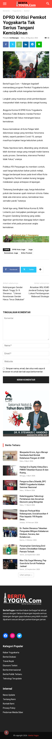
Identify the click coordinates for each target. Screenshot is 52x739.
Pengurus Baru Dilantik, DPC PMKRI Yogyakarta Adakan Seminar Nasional (33, 484)
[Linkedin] (26, 44)
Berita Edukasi (9, 657)
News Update (9, 695)
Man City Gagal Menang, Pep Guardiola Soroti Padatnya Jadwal (33, 563)
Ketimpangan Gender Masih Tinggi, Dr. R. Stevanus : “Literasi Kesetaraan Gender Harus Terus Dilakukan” (13, 293)
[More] (40, 270)
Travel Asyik (8, 661)
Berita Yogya (33, 736)
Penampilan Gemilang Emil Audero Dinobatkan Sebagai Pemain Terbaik (33, 549)
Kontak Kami (8, 703)
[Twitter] (12, 44)
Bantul (26, 11)
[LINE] (39, 44)
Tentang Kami (9, 699)
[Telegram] (32, 44)
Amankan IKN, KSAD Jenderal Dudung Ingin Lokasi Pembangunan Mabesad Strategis (38, 292)
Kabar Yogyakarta (11, 652)
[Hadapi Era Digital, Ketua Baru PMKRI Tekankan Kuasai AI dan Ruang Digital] (10, 470)
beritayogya (14, 38)
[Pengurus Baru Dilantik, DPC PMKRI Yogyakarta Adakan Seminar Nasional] (10, 485)
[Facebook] (6, 44)
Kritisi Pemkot (26, 253)
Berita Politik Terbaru (12, 674)
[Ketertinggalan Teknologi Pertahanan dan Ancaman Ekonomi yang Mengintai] (10, 500)
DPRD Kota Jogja (18, 250)
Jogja (30, 250)
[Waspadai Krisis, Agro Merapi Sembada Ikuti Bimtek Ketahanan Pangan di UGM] (10, 456)
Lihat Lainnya (25, 575)
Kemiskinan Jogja (11, 253)
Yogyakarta (16, 11)
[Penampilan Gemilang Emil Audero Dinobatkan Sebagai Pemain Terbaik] (10, 549)
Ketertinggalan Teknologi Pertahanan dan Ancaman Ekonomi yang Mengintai (32, 499)
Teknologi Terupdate (12, 678)
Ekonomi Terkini (10, 665)
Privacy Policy (9, 708)
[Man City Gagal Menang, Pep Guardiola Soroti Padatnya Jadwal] (10, 564)
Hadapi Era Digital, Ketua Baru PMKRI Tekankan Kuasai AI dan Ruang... (34, 470)
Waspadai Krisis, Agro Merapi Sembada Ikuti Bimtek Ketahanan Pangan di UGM (34, 455)
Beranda (6, 11)
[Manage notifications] (6, 732)
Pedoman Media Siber (13, 712)
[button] (4, 4)
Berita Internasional (12, 670)
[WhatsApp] (19, 44)
